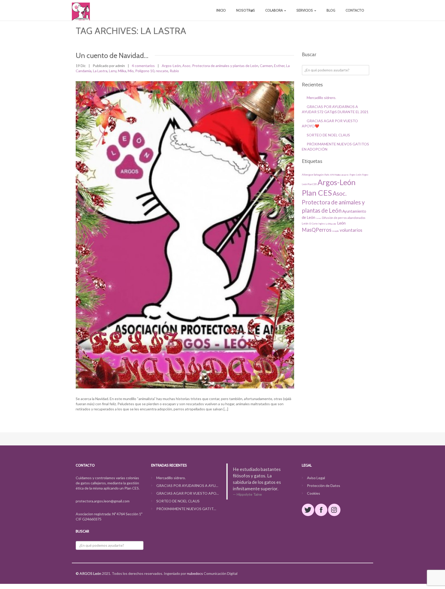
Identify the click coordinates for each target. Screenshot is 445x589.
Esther (279, 65)
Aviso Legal (316, 478)
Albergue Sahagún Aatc (315, 174)
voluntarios (351, 230)
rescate (162, 71)
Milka (122, 71)
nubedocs (195, 573)
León (341, 222)
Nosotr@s (245, 10)
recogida (335, 231)
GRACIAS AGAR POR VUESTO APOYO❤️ (187, 493)
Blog (331, 10)
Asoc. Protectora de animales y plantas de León (220, 65)
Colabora (274, 10)
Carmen (266, 65)
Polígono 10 (144, 71)
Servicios (305, 10)
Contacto (355, 10)
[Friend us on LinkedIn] (334, 510)
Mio (131, 71)
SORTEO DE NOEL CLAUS (328, 135)
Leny (112, 71)
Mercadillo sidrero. (321, 97)
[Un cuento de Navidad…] (185, 234)
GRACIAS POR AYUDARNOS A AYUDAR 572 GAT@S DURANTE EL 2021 (187, 485)
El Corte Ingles (317, 223)
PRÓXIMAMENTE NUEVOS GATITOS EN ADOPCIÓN (187, 509)
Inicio (221, 10)
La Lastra (100, 71)
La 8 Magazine (331, 224)
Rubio (174, 71)
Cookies (313, 493)
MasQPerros (316, 230)
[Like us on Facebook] (321, 510)
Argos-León (171, 65)
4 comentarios (143, 65)
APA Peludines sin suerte (339, 175)
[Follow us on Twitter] (308, 510)
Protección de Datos (323, 485)
